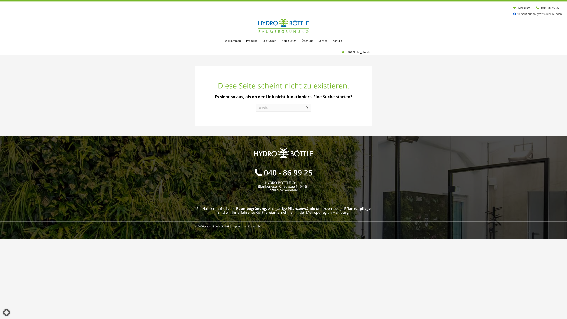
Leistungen (269, 41)
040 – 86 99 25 (550, 8)
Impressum (239, 226)
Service (322, 41)
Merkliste (524, 8)
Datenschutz (256, 226)
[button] (6, 312)
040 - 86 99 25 (288, 173)
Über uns (307, 41)
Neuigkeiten (289, 41)
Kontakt (337, 41)
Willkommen (233, 41)
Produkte (251, 41)
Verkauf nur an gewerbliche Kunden (539, 14)
